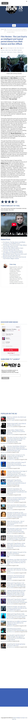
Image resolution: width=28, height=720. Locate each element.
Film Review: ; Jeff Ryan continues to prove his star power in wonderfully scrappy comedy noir (16, 537)
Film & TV (21, 48)
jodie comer (3, 52)
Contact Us (24, 717)
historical (20, 50)
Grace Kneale (11, 572)
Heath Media (16, 717)
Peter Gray (4, 48)
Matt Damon (10, 52)
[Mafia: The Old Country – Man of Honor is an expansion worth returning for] (3, 523)
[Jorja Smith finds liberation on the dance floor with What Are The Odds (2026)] (3, 570)
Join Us (14, 719)
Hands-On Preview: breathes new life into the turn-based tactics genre (17, 608)
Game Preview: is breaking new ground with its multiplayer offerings (16, 456)
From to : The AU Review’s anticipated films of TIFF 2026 (17, 506)
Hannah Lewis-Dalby (6, 596)
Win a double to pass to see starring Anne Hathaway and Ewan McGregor (17, 530)
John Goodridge (11, 555)
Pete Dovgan (11, 434)
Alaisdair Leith (11, 625)
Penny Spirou (11, 502)
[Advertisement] (14, 18)
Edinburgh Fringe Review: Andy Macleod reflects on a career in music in (17, 615)
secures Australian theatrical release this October (16, 577)
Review (15, 52)
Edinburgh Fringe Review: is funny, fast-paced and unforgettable (17, 601)
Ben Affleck (14, 50)
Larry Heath (4, 486)
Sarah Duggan (11, 420)
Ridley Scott (20, 52)
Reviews (3, 50)
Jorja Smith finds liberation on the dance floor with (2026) (17, 570)
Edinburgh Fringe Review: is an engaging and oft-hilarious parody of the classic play (16, 584)
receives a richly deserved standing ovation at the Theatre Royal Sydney (16, 499)
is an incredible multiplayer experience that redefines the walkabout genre (17, 623)
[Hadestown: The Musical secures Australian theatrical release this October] (3, 577)
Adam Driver (8, 50)
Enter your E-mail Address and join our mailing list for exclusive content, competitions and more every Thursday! (10, 371)
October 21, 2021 (12, 48)
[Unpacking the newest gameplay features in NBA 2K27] (3, 645)
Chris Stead (10, 426)
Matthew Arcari (5, 443)
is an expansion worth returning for (15, 523)
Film (18, 48)
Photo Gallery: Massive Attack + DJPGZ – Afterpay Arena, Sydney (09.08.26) (16, 431)
